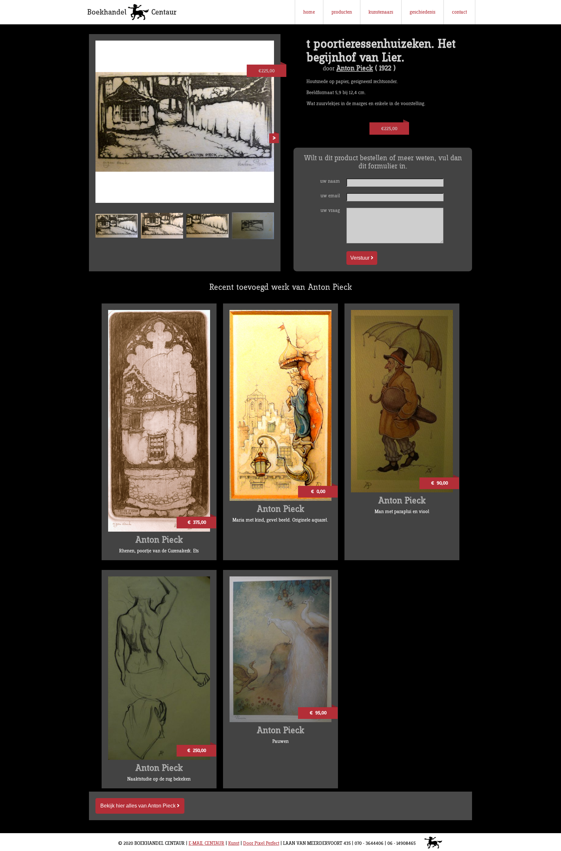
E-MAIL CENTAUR (206, 843)
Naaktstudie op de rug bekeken (159, 779)
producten (341, 12)
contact (459, 12)
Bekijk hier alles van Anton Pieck (138, 805)
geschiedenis (422, 12)
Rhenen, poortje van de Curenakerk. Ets (159, 551)
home (309, 12)
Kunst (233, 843)
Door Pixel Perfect (261, 843)
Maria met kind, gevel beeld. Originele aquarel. (280, 520)
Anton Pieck (354, 68)
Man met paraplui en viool (402, 511)
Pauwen (280, 741)
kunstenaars (380, 12)
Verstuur (360, 258)
